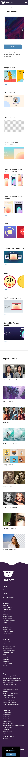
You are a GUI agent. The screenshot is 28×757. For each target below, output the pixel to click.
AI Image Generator (8, 607)
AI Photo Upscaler (7, 616)
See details (12, 750)
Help (4, 590)
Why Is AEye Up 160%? (9, 736)
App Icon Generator (7, 687)
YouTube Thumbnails (8, 723)
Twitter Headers (11, 7)
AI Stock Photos (7, 614)
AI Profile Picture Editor (9, 646)
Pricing (5, 586)
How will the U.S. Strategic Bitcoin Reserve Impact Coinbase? (13, 726)
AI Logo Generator (7, 633)
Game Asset (6, 729)
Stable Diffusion (7, 666)
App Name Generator (8, 695)
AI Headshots (6, 612)
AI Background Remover (9, 620)
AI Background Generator (9, 650)
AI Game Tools (6, 641)
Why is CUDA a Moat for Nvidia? (11, 693)
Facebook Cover (7, 717)
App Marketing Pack (8, 652)
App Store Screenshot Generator (11, 698)
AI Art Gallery (6, 661)
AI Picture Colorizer (8, 631)
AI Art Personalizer (7, 623)
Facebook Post (7, 719)
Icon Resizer (6, 659)
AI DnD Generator (7, 734)
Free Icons (5, 657)
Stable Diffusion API (8, 668)
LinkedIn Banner (7, 721)
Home (5, 7)
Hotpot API (5, 605)
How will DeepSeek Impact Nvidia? (12, 678)
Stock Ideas (6, 691)
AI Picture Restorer (7, 627)
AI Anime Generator (8, 625)
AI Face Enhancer (7, 629)
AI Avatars (5, 644)
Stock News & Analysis (9, 700)
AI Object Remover (7, 618)
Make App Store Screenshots (10, 689)
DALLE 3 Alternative (8, 682)
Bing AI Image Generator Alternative (12, 680)
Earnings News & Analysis (9, 702)
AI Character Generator (8, 648)
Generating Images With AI (9, 676)
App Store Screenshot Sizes (10, 684)
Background (6, 738)
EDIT (12, 46)
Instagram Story (7, 714)
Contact (5, 593)
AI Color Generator (7, 663)
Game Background (7, 731)
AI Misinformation (8, 597)
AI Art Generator (7, 609)
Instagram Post (7, 712)
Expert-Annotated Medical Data (11, 704)
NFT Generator (6, 655)
